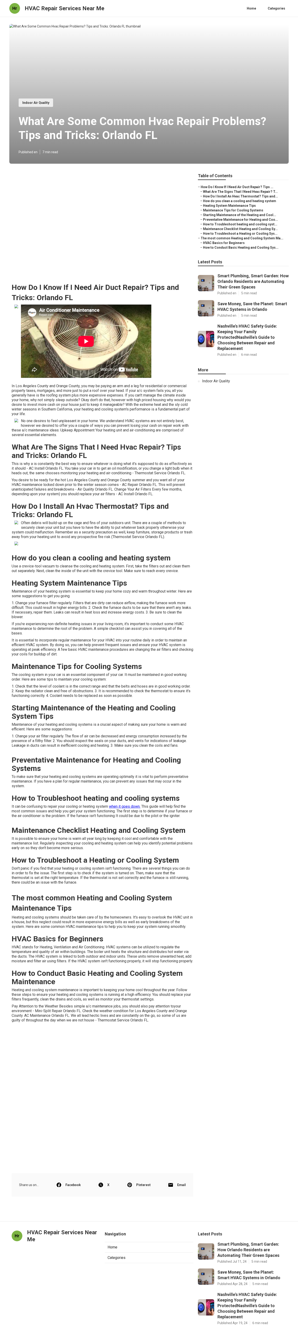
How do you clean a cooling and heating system (239, 201)
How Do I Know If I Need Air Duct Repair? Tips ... (237, 187)
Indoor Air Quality (35, 103)
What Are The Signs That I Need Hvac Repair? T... (240, 191)
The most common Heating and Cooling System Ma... (242, 238)
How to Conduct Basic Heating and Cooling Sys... (240, 247)
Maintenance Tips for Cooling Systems (233, 210)
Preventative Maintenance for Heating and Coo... (240, 219)
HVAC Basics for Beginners (224, 243)
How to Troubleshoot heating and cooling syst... (240, 224)
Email (181, 1185)
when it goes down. (124, 806)
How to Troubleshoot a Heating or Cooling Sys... (240, 233)
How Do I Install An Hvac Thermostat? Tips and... (240, 196)
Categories (276, 8)
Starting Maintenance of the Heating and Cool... (239, 215)
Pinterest (143, 1185)
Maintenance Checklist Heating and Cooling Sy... (240, 229)
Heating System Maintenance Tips (229, 205)
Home (251, 8)
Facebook (73, 1185)
